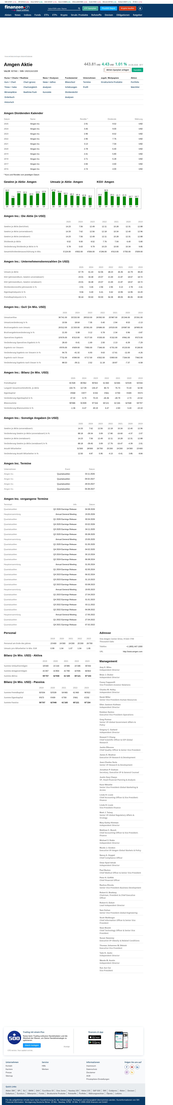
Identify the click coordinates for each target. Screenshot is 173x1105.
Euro (60, 2)
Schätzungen (71, 87)
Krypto (64, 15)
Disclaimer (90, 1072)
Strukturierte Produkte (111, 82)
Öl (133, 2)
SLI (24, 1091)
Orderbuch (9, 97)
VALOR (7, 71)
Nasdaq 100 (73, 1091)
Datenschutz (91, 1069)
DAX (46, 2)
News (18, 15)
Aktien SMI (10, 1091)
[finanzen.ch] (17, 7)
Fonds (37, 15)
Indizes (27, 15)
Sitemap (9, 1076)
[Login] (140, 8)
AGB (88, 1076)
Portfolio (135, 82)
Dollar (120, 2)
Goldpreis (113, 1091)
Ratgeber (137, 15)
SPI (19, 2)
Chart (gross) (29, 82)
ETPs (54, 15)
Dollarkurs (10, 1093)
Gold (91, 2)
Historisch (9, 102)
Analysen (47, 87)
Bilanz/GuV (70, 82)
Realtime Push (30, 92)
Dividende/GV (71, 92)
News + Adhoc (49, 82)
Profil (85, 87)
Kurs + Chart (10, 82)
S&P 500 (96, 1091)
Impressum (91, 1066)
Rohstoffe (96, 15)
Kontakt (9, 1066)
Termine (87, 82)
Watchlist (135, 87)
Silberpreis (31, 1093)
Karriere (9, 1069)
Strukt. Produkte (79, 15)
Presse (9, 1072)
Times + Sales (10, 87)
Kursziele (47, 92)
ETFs (46, 15)
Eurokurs (21, 1093)
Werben (45, 1069)
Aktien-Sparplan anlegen (117, 70)
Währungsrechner (96, 1093)
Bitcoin (105, 2)
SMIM (30, 1091)
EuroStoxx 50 (48, 1091)
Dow (32, 2)
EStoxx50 (75, 2)
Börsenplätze (10, 92)
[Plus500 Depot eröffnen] (19, 10)
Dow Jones (61, 1091)
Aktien (8, 15)
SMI (6, 2)
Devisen (109, 15)
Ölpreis (110, 1093)
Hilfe (44, 1066)
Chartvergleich (30, 87)
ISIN (22, 71)
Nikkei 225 (85, 1091)
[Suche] (79, 8)
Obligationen (123, 15)
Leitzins (118, 1093)
